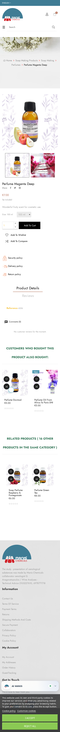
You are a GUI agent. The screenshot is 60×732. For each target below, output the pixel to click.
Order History (8, 667)
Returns (5, 614)
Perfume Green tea (41, 491)
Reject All (30, 726)
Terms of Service (10, 604)
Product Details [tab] (27, 288)
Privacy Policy (9, 635)
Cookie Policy (9, 640)
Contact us (7, 598)
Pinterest (20, 187)
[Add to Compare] (6, 386)
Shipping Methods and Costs (16, 619)
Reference (12, 308)
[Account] (47, 14)
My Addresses (9, 662)
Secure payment (10, 625)
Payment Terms (9, 609)
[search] (53, 27)
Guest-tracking (9, 673)
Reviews (28, 295)
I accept (30, 718)
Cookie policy (9, 710)
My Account (8, 657)
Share (10, 187)
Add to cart (29, 225)
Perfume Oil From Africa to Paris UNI (43, 401)
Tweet (15, 187)
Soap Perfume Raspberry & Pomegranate (16, 493)
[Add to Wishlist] (6, 379)
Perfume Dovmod (12, 400)
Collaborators (8, 630)
